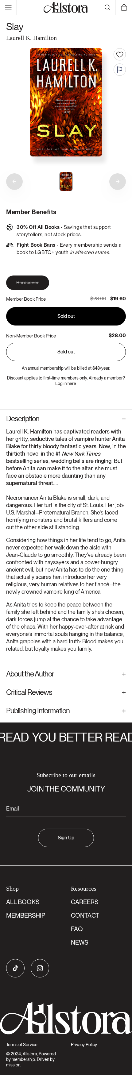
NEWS (79, 942)
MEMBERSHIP (25, 915)
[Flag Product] (120, 70)
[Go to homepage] (66, 1018)
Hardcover (32, 285)
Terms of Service (21, 1044)
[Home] (66, 7)
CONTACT (85, 915)
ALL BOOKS (22, 902)
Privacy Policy (84, 1044)
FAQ (77, 929)
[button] (8, 7)
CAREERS (84, 902)
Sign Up (66, 838)
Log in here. (66, 383)
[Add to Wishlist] (120, 54)
